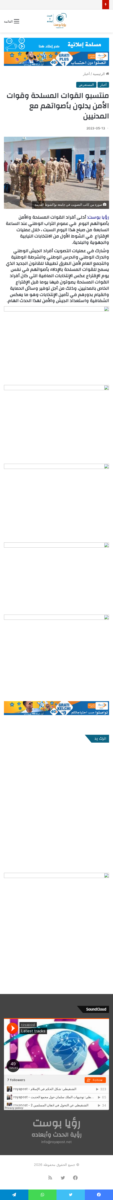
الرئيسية (99, 74)
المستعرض (86, 85)
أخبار (86, 74)
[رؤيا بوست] (56, 21)
